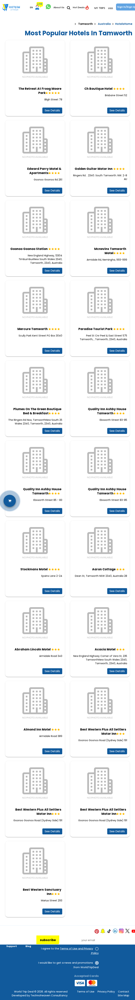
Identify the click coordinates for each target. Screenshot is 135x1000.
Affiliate (26, 941)
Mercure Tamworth (32, 329)
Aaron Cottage (103, 569)
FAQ (14, 941)
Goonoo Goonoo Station (29, 249)
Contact (123, 991)
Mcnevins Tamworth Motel (110, 251)
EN (31, 7)
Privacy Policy (106, 991)
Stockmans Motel (34, 569)
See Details (52, 110)
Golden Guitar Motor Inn (93, 169)
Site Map (123, 995)
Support (11, 946)
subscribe (48, 940)
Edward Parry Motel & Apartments (44, 171)
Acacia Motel (105, 649)
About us (11, 936)
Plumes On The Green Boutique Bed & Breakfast (37, 411)
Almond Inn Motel (37, 729)
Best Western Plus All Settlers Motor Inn (103, 731)
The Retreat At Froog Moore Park (39, 91)
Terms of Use (85, 991)
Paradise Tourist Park (95, 329)
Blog (28, 946)
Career (26, 936)
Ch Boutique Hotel (98, 89)
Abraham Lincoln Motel (33, 649)
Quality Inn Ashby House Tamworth (107, 411)
